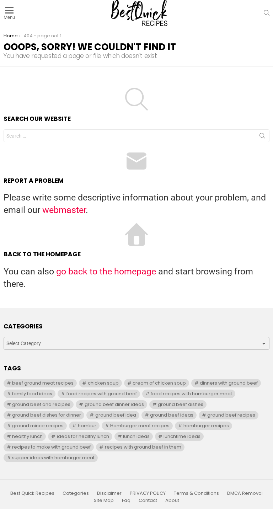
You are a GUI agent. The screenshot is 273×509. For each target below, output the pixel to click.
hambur (87, 425)
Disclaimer (109, 493)
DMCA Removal (245, 493)
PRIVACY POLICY (148, 493)
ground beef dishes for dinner (46, 415)
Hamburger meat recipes (140, 425)
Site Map (104, 500)
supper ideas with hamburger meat (53, 457)
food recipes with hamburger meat (191, 393)
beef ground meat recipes (43, 383)
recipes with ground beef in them (143, 447)
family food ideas (32, 393)
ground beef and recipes (41, 404)
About (172, 500)
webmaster (64, 210)
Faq (126, 500)
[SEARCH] (266, 12)
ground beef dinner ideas (114, 404)
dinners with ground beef (229, 383)
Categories (76, 493)
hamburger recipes (206, 425)
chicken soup (103, 383)
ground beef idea (115, 415)
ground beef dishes (180, 404)
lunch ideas (136, 436)
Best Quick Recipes (32, 493)
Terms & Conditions (196, 493)
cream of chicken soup (159, 383)
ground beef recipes (231, 415)
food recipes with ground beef (101, 393)
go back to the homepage (106, 271)
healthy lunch (27, 436)
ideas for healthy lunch (83, 436)
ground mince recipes (38, 425)
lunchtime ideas (182, 436)
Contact (148, 500)
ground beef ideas (171, 415)
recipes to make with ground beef (51, 447)
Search (262, 137)
